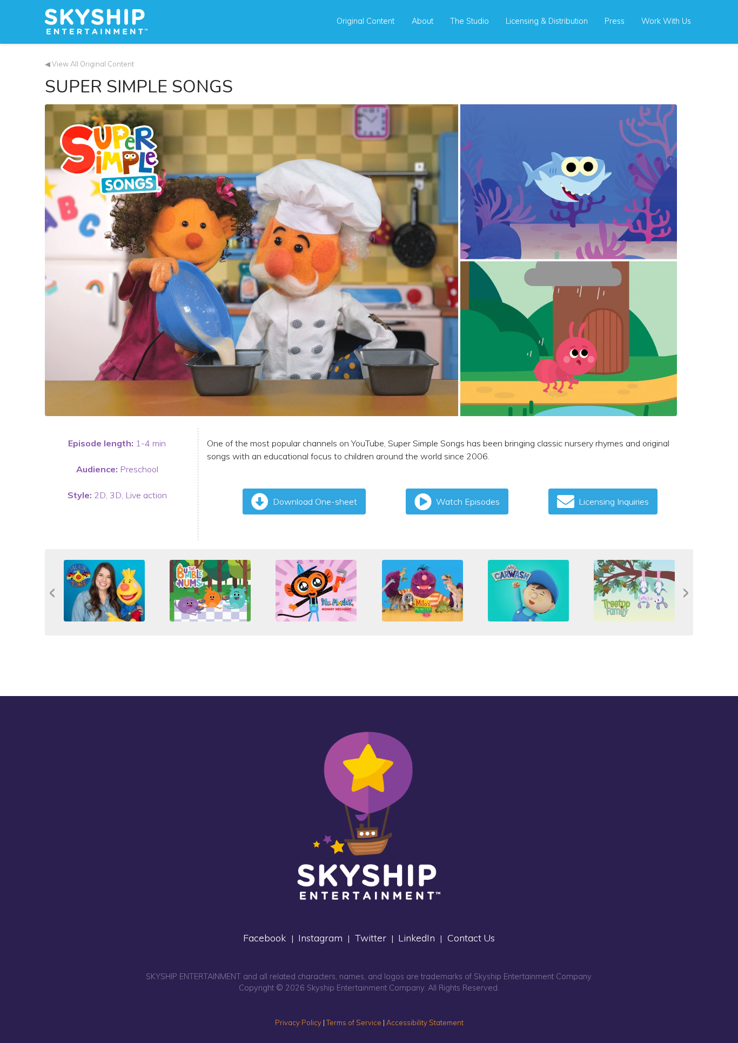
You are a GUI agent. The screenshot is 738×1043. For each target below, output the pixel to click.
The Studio (469, 21)
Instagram (320, 938)
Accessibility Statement (425, 1022)
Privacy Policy (298, 1022)
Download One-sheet (315, 501)
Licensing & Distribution (547, 21)
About (422, 21)
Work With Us (666, 21)
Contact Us (471, 938)
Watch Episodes (468, 501)
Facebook (264, 938)
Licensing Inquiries (614, 501)
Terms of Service (353, 1022)
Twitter (370, 938)
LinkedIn (416, 938)
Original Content (365, 21)
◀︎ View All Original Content (89, 63)
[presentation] (52, 592)
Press (615, 21)
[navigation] (96, 22)
